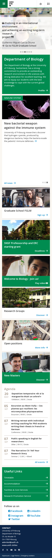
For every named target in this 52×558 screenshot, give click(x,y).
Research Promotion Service (17, 496)
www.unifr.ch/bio (9, 545)
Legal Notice (15, 556)
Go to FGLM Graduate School (20, 45)
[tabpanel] (26, 28)
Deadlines (39, 250)
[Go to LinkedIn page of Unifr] (15, 550)
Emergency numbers (28, 556)
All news (8, 183)
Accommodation (12, 483)
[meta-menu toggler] (48, 4)
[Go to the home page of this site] (11, 4)
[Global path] (40, 4)
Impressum (5, 556)
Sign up (41, 215)
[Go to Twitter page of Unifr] (7, 550)
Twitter (15, 519)
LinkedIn (35, 511)
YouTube (35, 515)
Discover (40, 315)
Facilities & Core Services (16, 489)
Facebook (18, 511)
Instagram (16, 515)
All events (40, 462)
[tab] (20, 52)
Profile (41, 90)
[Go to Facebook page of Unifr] (3, 550)
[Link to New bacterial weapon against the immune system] (26, 141)
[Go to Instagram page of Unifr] (19, 550)
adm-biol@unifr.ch (10, 542)
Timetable (9, 477)
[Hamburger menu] (4, 4)
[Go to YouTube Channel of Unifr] (11, 550)
